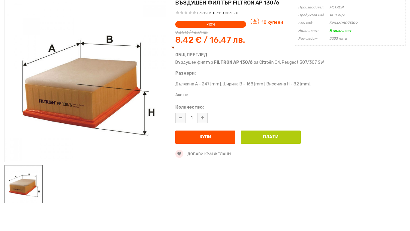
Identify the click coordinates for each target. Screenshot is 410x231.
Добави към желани (208, 154)
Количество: (189, 107)
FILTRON (337, 7)
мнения (231, 13)
